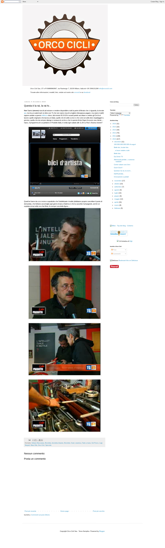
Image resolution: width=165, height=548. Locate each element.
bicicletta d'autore (57, 443)
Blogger (102, 531)
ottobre (117, 184)
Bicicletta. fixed (69, 443)
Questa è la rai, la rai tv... (123, 171)
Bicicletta (48, 443)
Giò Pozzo (95, 443)
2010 (114, 139)
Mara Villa (34, 445)
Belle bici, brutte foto (121, 147)
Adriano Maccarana (38, 443)
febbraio (117, 208)
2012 (114, 133)
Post (114, 250)
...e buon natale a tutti (121, 150)
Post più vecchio (98, 511)
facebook (87, 92)
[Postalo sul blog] (35, 440)
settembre (118, 187)
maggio (117, 199)
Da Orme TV (118, 156)
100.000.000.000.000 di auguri (125, 144)
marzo (116, 205)
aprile (116, 202)
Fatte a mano (86, 443)
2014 (114, 127)
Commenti (116, 254)
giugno (117, 196)
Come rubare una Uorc (122, 164)
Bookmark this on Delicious (128, 260)
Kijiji (131, 241)
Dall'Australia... (119, 174)
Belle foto (117, 153)
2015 (114, 123)
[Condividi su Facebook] (40, 440)
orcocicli (77, 92)
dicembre (117, 142)
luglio (116, 193)
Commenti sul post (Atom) (40, 515)
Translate (126, 115)
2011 (114, 136)
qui (25, 113)
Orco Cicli (41, 445)
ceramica (78, 443)
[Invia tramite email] (33, 440)
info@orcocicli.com (105, 88)
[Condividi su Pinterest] (42, 440)
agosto (117, 190)
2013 (114, 130)
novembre (118, 181)
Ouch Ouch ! (118, 167)
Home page (64, 511)
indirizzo (45, 115)
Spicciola (48, 445)
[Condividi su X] (37, 440)
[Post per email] (29, 440)
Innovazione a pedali (121, 177)
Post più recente (30, 511)
